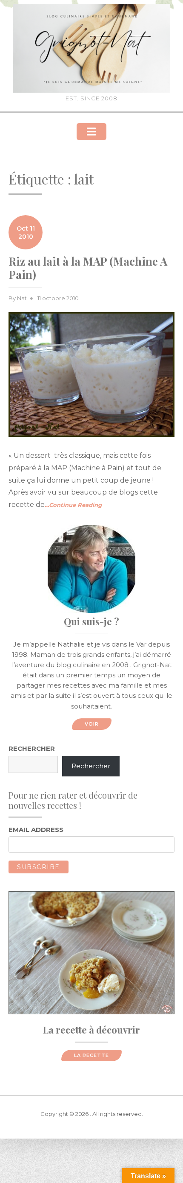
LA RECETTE (91, 1055)
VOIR (92, 724)
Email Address (36, 830)
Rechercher (32, 748)
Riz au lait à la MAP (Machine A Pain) (88, 268)
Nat (22, 298)
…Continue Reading (73, 504)
